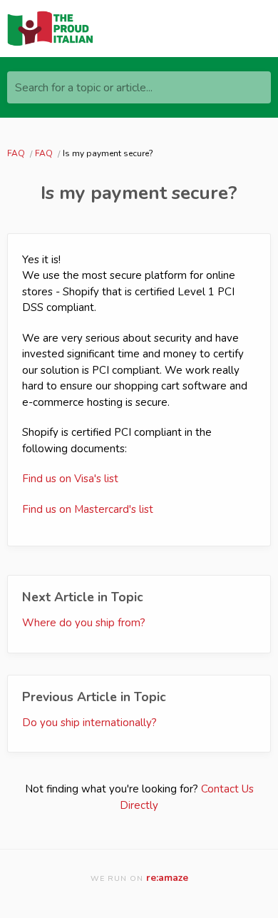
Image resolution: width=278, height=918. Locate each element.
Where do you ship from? (83, 623)
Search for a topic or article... (84, 88)
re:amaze (167, 877)
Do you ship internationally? (89, 722)
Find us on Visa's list (70, 478)
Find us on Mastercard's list (87, 509)
